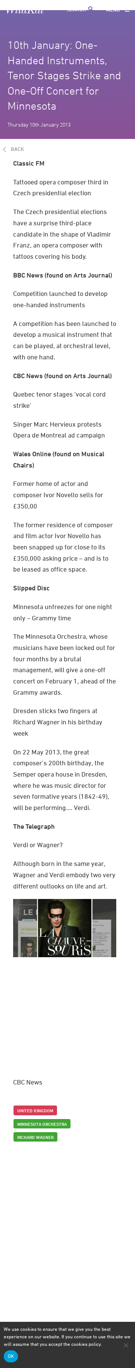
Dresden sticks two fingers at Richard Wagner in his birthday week (57, 722)
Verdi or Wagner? (38, 845)
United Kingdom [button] (35, 1110)
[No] (125, 1345)
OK (13, 1356)
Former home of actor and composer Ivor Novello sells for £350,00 (58, 495)
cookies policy (86, 1344)
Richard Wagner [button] (35, 1137)
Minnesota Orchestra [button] (42, 1124)
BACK (17, 149)
